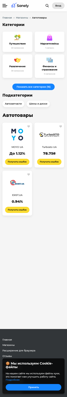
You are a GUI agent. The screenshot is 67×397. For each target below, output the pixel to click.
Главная (7, 339)
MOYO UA (17, 147)
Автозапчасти (13, 103)
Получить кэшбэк (17, 162)
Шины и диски (38, 103)
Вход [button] (58, 5)
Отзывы (7, 356)
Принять (33, 387)
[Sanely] (20, 6)
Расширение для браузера (18, 350)
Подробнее (13, 379)
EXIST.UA (17, 195)
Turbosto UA (49, 147)
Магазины (8, 345)
